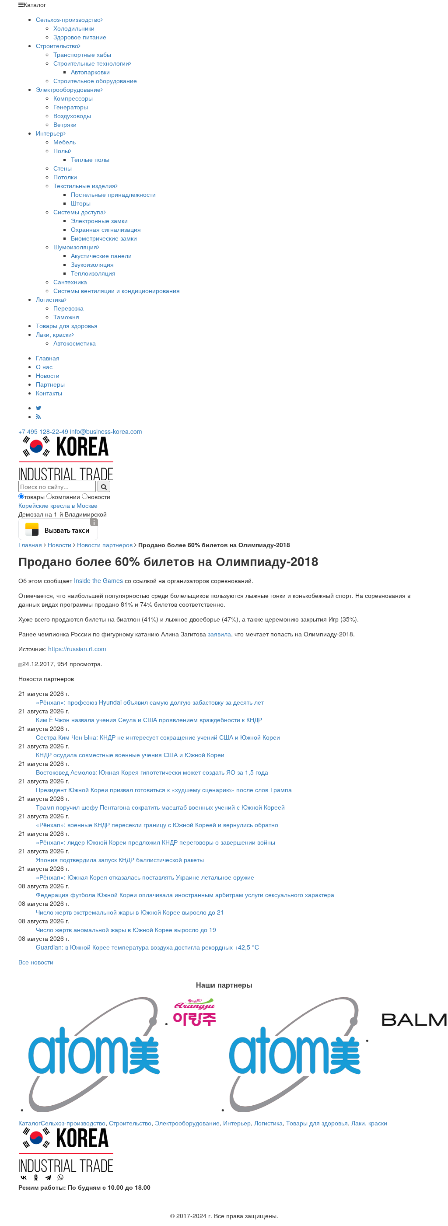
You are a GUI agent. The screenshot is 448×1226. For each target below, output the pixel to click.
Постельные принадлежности (113, 194)
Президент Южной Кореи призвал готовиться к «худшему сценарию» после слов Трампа (164, 789)
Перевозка (68, 308)
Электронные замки (99, 220)
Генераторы (70, 106)
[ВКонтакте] (23, 1177)
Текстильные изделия (84, 185)
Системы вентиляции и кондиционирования (116, 290)
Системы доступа (78, 211)
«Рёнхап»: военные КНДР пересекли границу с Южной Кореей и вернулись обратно (157, 824)
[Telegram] (48, 1177)
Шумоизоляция (75, 246)
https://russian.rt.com (77, 648)
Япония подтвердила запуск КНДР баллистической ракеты (120, 859)
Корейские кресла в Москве (58, 505)
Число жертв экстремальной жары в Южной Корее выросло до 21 (130, 912)
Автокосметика (74, 343)
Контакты (49, 392)
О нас (44, 366)
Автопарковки (90, 71)
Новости (48, 375)
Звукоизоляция (92, 264)
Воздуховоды (72, 115)
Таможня (66, 316)
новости (99, 496)
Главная (48, 357)
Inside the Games (98, 580)
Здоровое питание (79, 36)
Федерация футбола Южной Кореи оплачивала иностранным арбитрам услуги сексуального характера (185, 894)
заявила (219, 633)
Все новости (35, 961)
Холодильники (73, 28)
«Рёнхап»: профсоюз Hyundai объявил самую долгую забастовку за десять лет (150, 702)
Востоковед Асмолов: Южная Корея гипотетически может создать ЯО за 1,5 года (152, 772)
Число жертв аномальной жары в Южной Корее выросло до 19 (126, 929)
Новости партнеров (105, 544)
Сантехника (70, 281)
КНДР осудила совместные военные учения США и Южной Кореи (130, 754)
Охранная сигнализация (106, 229)
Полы (61, 150)
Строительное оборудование (95, 80)
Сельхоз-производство (68, 19)
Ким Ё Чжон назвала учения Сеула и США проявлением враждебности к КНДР (149, 719)
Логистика (50, 299)
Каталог (29, 1122)
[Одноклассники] (36, 1177)
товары (34, 496)
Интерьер (49, 133)
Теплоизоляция (93, 273)
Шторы (81, 203)
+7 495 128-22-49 (43, 431)
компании (66, 496)
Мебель (64, 141)
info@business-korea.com (106, 431)
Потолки (65, 176)
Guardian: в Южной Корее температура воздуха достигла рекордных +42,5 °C (147, 947)
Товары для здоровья (67, 325)
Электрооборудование (68, 89)
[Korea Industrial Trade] (65, 457)
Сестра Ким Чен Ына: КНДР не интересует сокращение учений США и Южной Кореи (158, 737)
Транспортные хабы (82, 54)
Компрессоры (73, 98)
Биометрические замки (104, 238)
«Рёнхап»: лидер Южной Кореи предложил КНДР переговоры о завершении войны (155, 842)
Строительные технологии (91, 63)
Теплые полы (90, 159)
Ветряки (65, 124)
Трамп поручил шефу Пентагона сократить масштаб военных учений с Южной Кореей (160, 807)
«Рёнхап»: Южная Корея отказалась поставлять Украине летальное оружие (145, 877)
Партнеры (50, 384)
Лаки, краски (54, 334)
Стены (62, 168)
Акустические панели (101, 255)
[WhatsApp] (60, 1177)
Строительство (57, 45)
